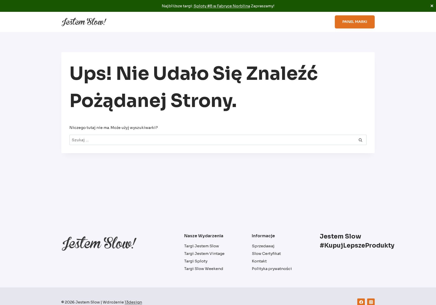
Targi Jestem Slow (201, 246)
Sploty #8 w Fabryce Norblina (222, 6)
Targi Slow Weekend (203, 268)
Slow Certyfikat (278, 22)
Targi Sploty (195, 261)
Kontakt (259, 261)
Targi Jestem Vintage (204, 253)
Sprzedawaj (310, 22)
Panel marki (354, 21)
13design (133, 302)
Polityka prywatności (272, 268)
